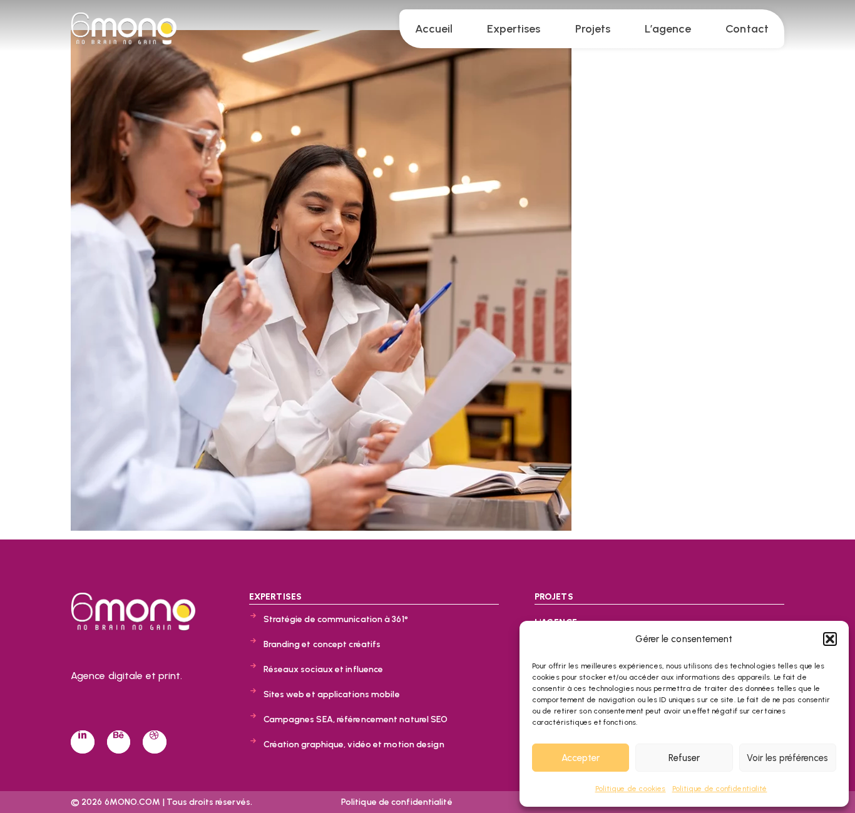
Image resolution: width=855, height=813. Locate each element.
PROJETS (554, 596)
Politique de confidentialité (719, 788)
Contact (747, 29)
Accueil (434, 29)
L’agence (668, 29)
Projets (593, 29)
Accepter (580, 758)
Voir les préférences (787, 758)
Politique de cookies (630, 788)
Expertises (513, 29)
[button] (830, 639)
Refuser (684, 758)
